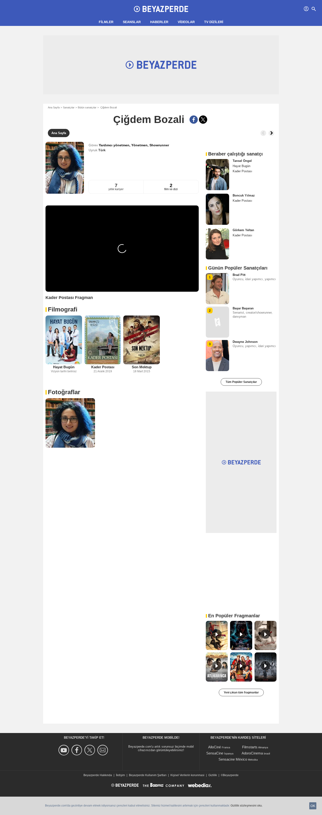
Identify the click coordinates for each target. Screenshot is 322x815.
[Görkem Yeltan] (217, 243)
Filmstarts (249, 747)
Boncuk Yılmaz (244, 195)
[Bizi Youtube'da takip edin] (64, 750)
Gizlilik (212, 775)
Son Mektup (142, 367)
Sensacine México (233, 759)
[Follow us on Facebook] (77, 750)
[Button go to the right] (271, 133)
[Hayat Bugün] (63, 339)
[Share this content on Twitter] (203, 119)
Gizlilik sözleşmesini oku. (247, 805)
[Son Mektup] (141, 339)
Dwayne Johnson (245, 342)
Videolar (186, 22)
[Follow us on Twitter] (90, 750)
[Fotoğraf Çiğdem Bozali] (70, 423)
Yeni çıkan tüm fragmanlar (241, 692)
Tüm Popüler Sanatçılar (241, 382)
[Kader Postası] (102, 339)
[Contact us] (103, 750)
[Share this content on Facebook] (194, 119)
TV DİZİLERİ (213, 22)
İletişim (120, 775)
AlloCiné (214, 747)
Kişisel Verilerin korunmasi (187, 775)
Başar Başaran (243, 308)
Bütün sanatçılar (87, 107)
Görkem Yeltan (243, 230)
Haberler (159, 22)
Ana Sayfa (54, 107)
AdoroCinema (252, 753)
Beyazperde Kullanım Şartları (147, 775)
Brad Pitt (239, 275)
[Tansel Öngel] (217, 174)
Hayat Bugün (63, 367)
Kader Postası (102, 367)
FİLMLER (106, 22)
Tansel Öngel (242, 161)
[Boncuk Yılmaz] (217, 209)
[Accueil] (161, 9)
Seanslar (132, 22)
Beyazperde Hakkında (97, 775)
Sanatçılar (68, 107)
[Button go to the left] (263, 133)
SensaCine (214, 753)
